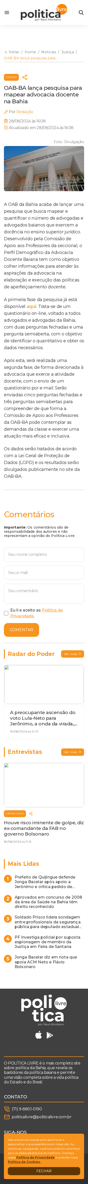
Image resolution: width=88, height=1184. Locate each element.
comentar (21, 629)
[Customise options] (81, 12)
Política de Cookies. (24, 1162)
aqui (31, 306)
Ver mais (70, 654)
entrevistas (15, 813)
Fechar (44, 1171)
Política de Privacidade (35, 1157)
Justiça (11, 77)
